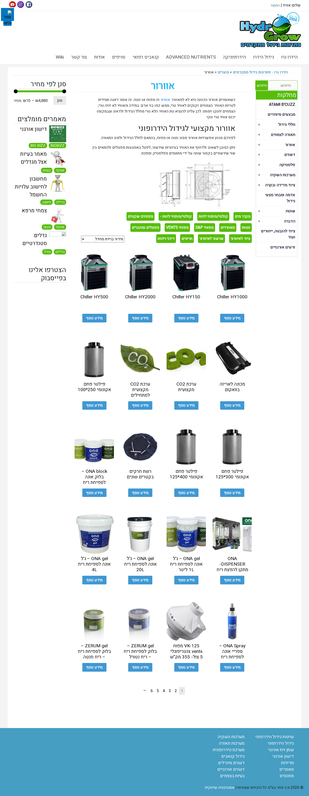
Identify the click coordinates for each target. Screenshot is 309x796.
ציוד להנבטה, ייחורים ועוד (278, 234)
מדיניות (287, 763)
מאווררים (228, 227)
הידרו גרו (289, 57)
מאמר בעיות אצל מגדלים (33, 158)
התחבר (275, 5)
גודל (47, 251)
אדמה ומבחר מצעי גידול (280, 198)
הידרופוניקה (234, 57)
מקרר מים (242, 216)
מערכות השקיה (282, 175)
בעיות (47, 170)
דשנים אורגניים (231, 769)
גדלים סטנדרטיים (34, 239)
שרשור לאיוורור (211, 238)
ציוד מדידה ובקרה (280, 185)
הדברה (289, 221)
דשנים (289, 155)
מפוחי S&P (205, 227)
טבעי (47, 227)
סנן (59, 100)
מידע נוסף (232, 318)
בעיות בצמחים (232, 776)
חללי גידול (286, 124)
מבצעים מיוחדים (281, 114)
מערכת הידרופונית (229, 750)
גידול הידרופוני (281, 743)
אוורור (290, 145)
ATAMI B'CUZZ (282, 104)
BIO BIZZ (37, 145)
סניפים (118, 57)
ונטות (246, 227)
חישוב (46, 202)
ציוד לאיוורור (240, 238)
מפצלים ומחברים (145, 227)
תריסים (187, 238)
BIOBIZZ (57, 145)
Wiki (60, 57)
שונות (290, 211)
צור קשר (79, 57)
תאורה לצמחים (283, 135)
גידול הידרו (263, 57)
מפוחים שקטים (140, 216)
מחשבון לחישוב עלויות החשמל (31, 187)
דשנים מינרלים (231, 763)
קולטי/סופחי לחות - (176, 216)
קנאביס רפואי (146, 57)
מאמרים (286, 769)
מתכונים (287, 776)
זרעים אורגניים (282, 247)
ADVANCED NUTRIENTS (191, 57)
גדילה (60, 202)
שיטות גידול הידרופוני (274, 737)
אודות (99, 57)
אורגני (60, 170)
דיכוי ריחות (166, 238)
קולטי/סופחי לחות (213, 216)
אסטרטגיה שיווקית (219, 787)
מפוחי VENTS (177, 227)
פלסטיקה (287, 165)
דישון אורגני (33, 129)
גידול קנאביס (233, 756)
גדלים (60, 251)
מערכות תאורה (232, 743)
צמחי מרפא (34, 210)
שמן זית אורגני (281, 750)
